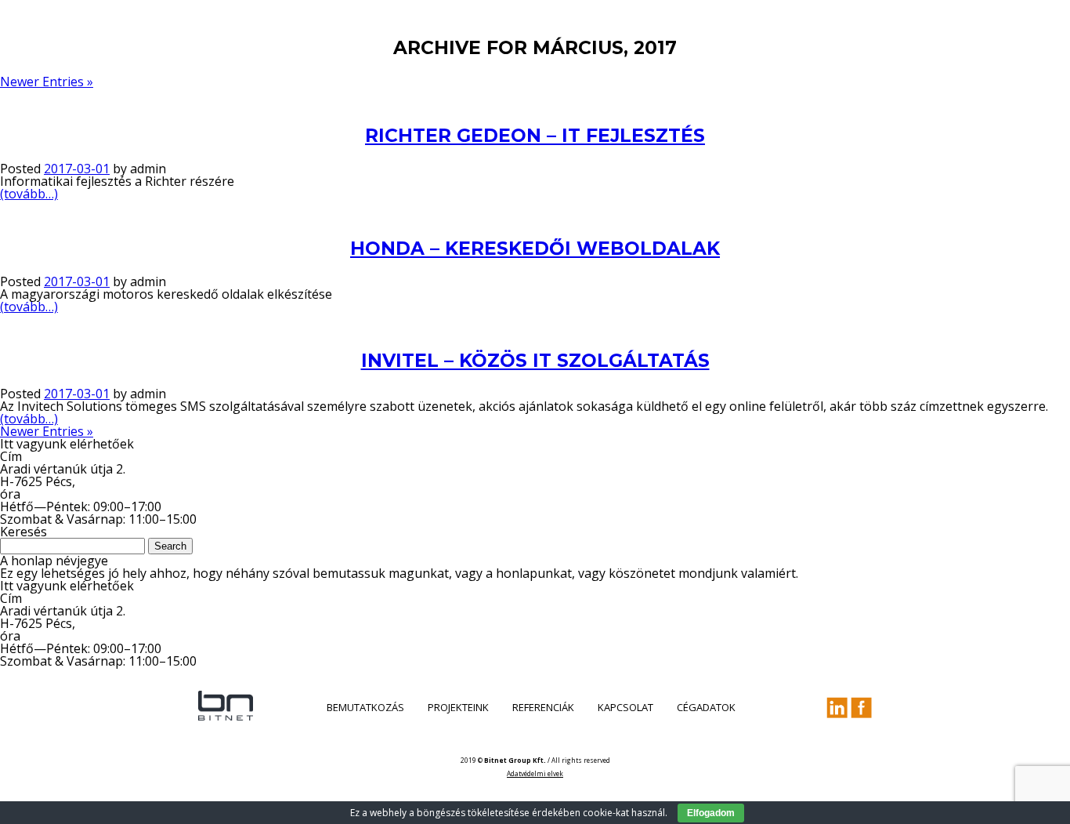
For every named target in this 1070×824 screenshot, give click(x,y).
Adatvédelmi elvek (535, 773)
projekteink (458, 707)
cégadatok (706, 707)
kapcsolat (625, 707)
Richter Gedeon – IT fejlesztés (535, 136)
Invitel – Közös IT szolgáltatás (535, 361)
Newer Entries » (46, 81)
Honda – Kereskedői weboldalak (535, 249)
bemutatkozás (365, 707)
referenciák (543, 707)
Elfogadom (711, 813)
